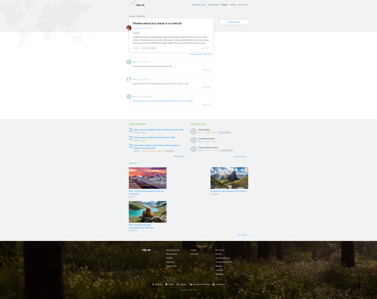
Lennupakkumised (199, 5)
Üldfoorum (141, 16)
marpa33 (207, 141)
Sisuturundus (171, 266)
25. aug (200, 141)
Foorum (224, 5)
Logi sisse (219, 270)
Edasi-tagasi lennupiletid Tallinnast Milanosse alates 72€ (158, 129)
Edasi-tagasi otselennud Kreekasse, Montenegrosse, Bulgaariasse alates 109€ (157, 147)
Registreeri (219, 274)
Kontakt (219, 254)
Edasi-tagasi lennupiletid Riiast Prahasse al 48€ (154, 137)
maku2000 (136, 28)
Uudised (233, 5)
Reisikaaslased (213, 5)
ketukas (134, 62)
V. (203, 132)
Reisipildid (170, 262)
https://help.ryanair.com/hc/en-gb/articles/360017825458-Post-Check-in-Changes (162, 101)
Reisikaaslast (204, 129)
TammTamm (209, 150)
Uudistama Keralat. (206, 138)
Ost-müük (194, 254)
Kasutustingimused (223, 258)
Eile (199, 132)
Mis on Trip (220, 250)
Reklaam (219, 266)
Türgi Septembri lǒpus (208, 147)
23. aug (200, 150)
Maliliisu (135, 97)
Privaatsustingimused (223, 262)
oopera (134, 79)
